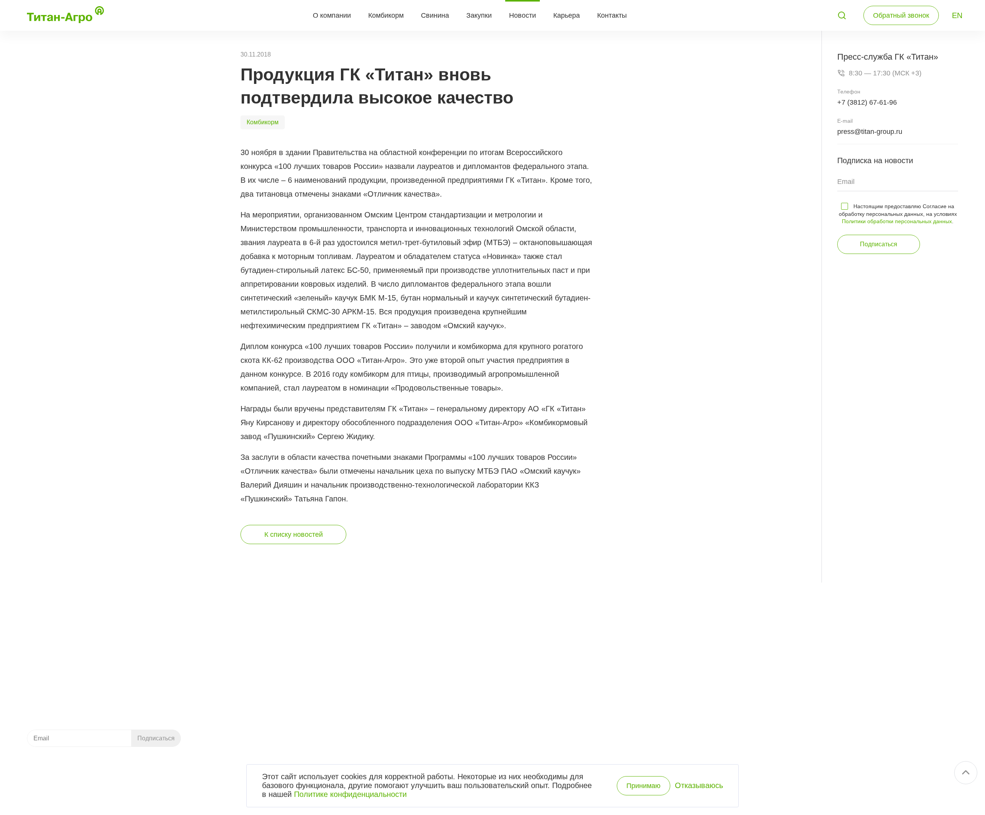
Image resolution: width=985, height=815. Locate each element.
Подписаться (878, 244)
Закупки (479, 15)
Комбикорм (386, 15)
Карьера (566, 15)
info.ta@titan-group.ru (56, 692)
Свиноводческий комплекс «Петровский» (520, 644)
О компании (332, 15)
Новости (522, 15)
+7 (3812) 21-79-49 (69, 643)
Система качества (722, 657)
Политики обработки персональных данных (897, 221)
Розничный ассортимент (574, 711)
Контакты (612, 15)
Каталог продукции (388, 697)
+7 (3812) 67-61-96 (867, 102)
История (706, 644)
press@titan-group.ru (869, 131)
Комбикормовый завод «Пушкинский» (514, 631)
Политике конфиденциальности (350, 794)
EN (957, 15)
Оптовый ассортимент (571, 697)
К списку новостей (293, 534)
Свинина (435, 15)
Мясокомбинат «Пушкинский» (501, 657)
